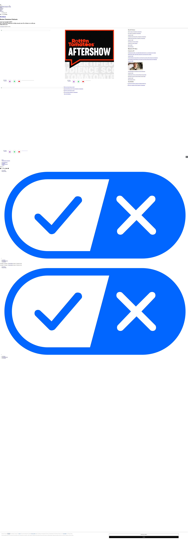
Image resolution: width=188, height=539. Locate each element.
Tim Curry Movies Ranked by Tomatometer (71, 92)
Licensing (3, 163)
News (1, 10)
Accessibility (4, 261)
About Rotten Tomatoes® (6, 160)
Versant (9, 533)
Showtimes (1, 11)
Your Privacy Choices (6, 259)
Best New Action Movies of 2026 (69, 90)
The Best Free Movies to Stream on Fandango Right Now (137, 83)
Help (2, 159)
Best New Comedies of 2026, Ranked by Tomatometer (136, 85)
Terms (19, 533)
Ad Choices (4, 170)
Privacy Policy (4, 171)
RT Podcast (3, 16)
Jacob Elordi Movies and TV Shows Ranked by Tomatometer (73, 88)
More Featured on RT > (131, 79)
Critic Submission (4, 162)
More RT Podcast (130, 46)
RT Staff (2, 26)
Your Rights (64, 533)
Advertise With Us (5, 164)
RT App (1, 9)
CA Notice (3, 356)
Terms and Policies (5, 260)
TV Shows (1, 8)
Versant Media (10, 263)
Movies (1, 7)
